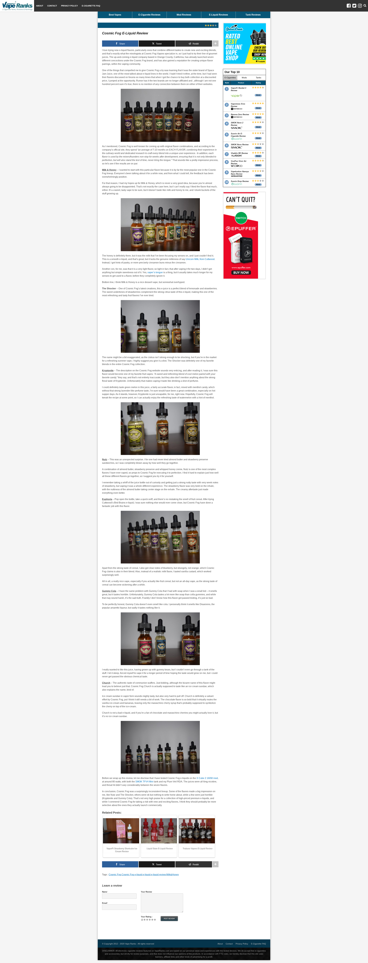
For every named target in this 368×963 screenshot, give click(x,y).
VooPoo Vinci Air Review (238, 162)
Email (104, 903)
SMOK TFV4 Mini (144, 781)
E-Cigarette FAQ (91, 6)
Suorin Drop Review (240, 181)
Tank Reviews (253, 15)
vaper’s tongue (155, 272)
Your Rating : (147, 917)
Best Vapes (115, 15)
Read (258, 95)
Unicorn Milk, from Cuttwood (200, 259)
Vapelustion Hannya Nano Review (240, 172)
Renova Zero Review (240, 114)
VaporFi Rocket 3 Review (238, 89)
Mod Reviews (184, 15)
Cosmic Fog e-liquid (132, 874)
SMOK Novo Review (240, 144)
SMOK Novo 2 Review (237, 124)
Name (104, 892)
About (39, 6)
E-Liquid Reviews (218, 15)
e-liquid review (158, 874)
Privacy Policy (69, 6)
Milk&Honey (172, 874)
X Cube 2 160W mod (207, 778)
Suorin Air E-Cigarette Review (238, 135)
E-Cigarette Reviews (149, 15)
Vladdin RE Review (239, 153)
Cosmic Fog (115, 874)
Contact (52, 6)
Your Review (146, 892)
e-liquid (146, 874)
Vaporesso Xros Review (238, 105)
